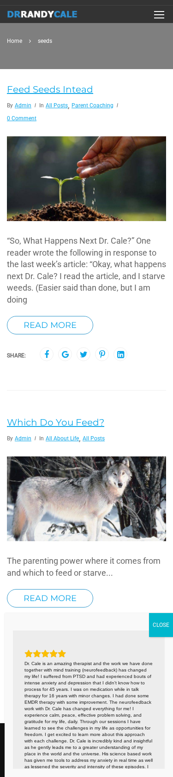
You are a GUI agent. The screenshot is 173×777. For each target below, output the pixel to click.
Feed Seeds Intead (50, 89)
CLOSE (161, 625)
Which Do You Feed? (55, 422)
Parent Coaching (92, 105)
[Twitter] (84, 354)
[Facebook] (46, 354)
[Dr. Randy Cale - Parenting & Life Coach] (42, 16)
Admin (23, 105)
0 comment (21, 118)
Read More (50, 325)
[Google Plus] (65, 354)
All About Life (62, 438)
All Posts (57, 105)
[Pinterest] (102, 354)
